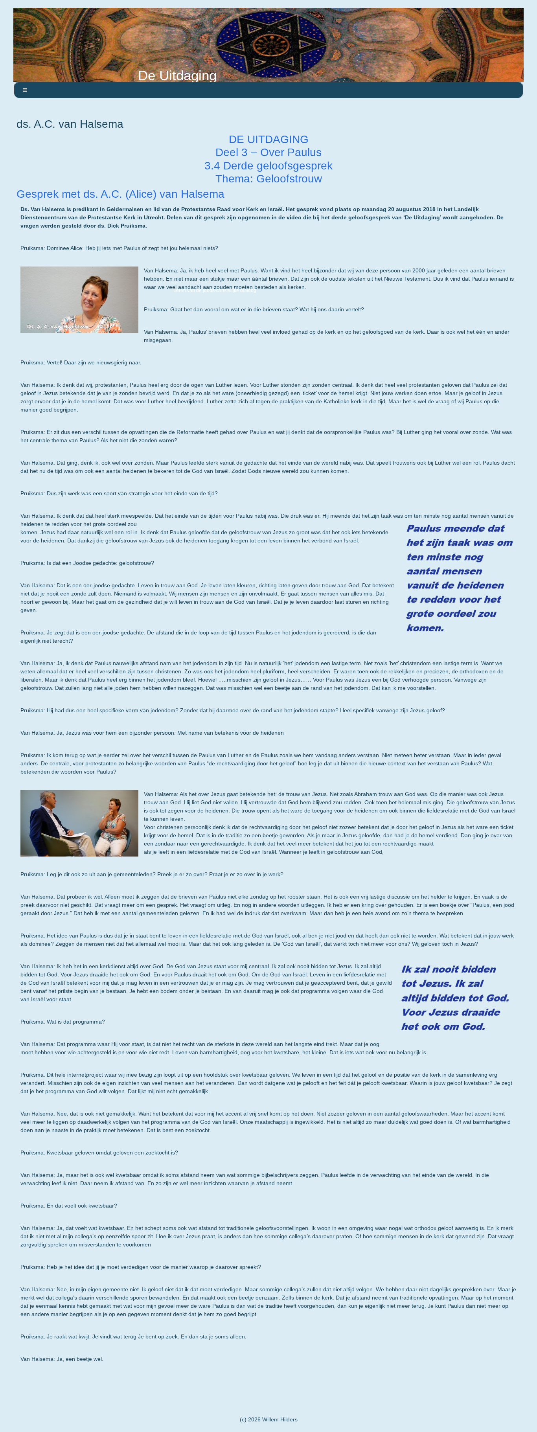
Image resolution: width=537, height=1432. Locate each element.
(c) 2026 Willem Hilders (269, 1419)
